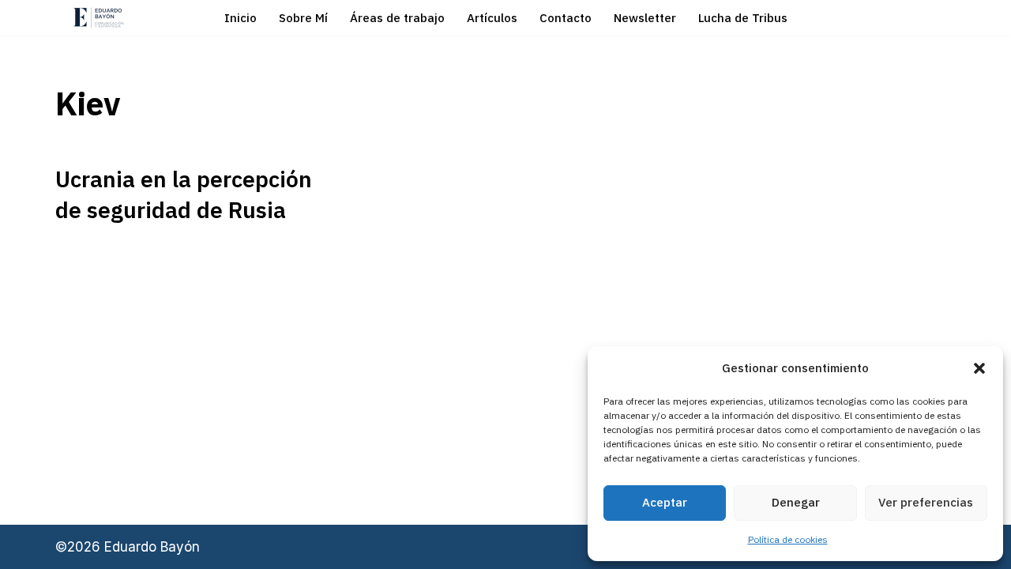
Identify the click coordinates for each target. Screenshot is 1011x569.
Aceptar (664, 502)
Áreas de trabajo (397, 17)
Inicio (240, 17)
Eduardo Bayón (152, 547)
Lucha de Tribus (742, 17)
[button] (979, 368)
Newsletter (645, 17)
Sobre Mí (303, 17)
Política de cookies (788, 539)
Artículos (492, 17)
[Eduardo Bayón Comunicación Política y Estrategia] (98, 17)
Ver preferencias (925, 502)
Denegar (796, 502)
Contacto (565, 17)
